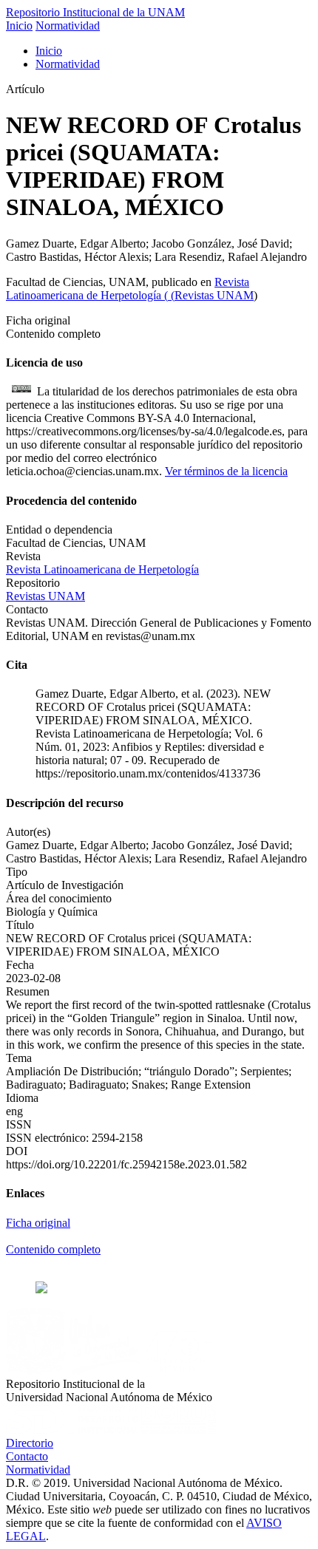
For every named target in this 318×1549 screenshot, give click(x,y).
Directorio (29, 1443)
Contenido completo (53, 1249)
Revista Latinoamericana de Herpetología (127, 289)
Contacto (27, 1456)
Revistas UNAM (214, 295)
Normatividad (67, 25)
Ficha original (38, 1222)
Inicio (19, 25)
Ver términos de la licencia (226, 471)
